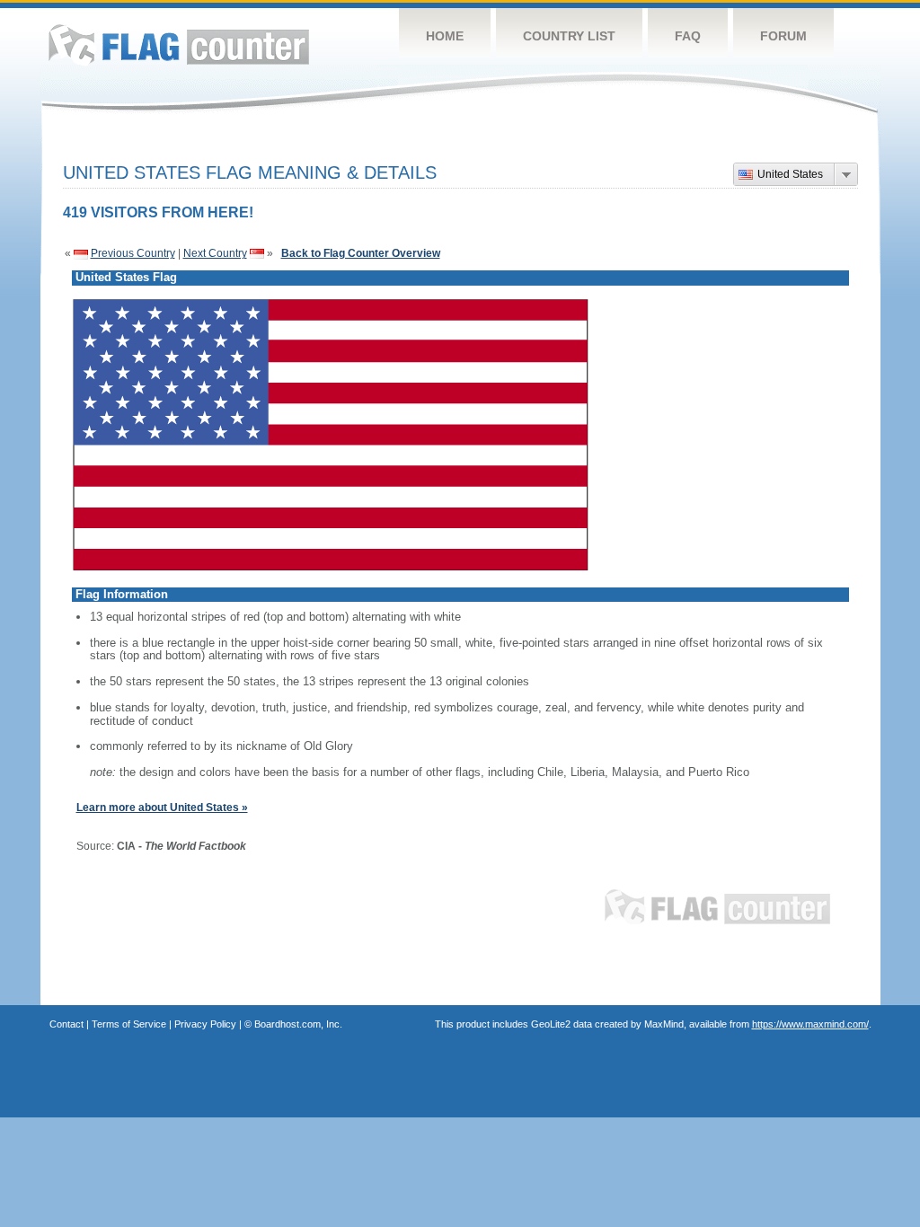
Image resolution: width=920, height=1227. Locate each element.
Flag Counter (179, 44)
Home (445, 36)
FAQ (688, 36)
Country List (569, 36)
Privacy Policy (205, 1024)
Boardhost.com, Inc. (298, 1024)
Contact (66, 1024)
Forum (783, 36)
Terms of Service (129, 1024)
